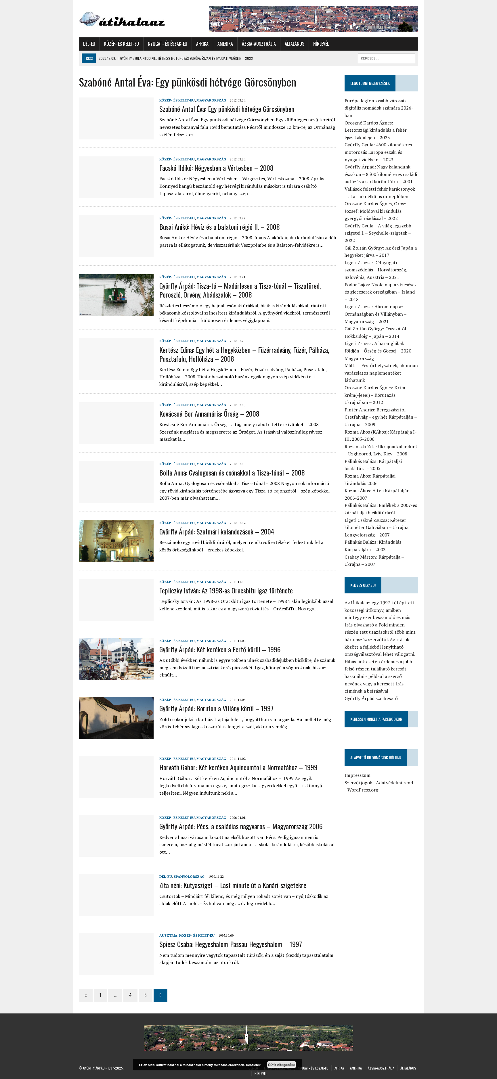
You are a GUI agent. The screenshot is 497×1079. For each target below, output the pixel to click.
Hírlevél (321, 43)
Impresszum (357, 775)
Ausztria (168, 935)
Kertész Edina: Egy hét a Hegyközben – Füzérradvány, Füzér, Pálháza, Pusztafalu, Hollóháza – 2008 (244, 354)
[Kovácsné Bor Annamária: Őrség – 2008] (116, 440)
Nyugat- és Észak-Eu (167, 43)
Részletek (253, 1065)
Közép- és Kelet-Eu (121, 43)
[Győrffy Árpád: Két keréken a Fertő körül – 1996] (116, 676)
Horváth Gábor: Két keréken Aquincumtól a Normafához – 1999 (238, 767)
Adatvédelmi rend (394, 782)
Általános (294, 43)
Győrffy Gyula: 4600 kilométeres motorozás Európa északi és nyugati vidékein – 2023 (378, 151)
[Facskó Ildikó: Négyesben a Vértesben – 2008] (116, 194)
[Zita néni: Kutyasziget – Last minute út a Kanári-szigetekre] (116, 912)
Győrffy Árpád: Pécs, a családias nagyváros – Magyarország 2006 (241, 826)
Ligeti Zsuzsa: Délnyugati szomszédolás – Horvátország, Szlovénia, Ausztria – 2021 (376, 269)
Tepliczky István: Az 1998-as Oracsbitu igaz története (226, 590)
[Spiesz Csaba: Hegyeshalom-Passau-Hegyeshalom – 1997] (116, 971)
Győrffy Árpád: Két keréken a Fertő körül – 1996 (220, 649)
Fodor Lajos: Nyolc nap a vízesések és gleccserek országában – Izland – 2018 (381, 291)
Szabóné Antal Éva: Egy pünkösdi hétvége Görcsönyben (226, 109)
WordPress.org (362, 790)
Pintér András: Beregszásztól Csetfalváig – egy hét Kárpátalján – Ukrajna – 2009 (381, 417)
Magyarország (211, 100)
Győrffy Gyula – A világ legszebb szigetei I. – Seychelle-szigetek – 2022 (378, 233)
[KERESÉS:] (386, 57)
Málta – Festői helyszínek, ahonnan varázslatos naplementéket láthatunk (381, 372)
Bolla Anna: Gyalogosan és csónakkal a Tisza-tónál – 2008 (232, 472)
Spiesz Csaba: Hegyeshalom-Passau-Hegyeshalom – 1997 (230, 944)
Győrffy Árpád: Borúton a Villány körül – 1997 (216, 708)
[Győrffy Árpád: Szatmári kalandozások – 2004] (116, 558)
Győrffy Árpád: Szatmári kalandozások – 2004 (216, 531)
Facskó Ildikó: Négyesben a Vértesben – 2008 (216, 167)
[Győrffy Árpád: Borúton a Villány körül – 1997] (116, 735)
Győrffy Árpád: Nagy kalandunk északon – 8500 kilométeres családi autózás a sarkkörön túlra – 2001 (381, 174)
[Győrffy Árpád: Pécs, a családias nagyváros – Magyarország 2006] (116, 853)
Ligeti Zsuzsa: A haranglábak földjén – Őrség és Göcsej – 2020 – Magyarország (380, 350)
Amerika (225, 43)
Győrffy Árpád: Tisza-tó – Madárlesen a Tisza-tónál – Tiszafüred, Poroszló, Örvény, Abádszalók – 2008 (240, 290)
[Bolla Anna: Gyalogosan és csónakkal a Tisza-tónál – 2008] (116, 499)
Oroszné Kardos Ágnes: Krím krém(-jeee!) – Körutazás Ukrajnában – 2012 (375, 394)
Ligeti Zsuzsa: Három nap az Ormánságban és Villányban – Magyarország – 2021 (375, 313)
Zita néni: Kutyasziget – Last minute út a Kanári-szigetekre (232, 885)
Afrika (202, 43)
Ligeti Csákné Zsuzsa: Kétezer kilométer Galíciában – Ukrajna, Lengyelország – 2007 (377, 527)
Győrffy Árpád (94, 1067)
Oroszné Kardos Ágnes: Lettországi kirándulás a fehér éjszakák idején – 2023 (376, 130)
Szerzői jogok (358, 782)
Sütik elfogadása (281, 1064)
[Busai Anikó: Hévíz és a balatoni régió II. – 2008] (116, 253)
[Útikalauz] (132, 17)
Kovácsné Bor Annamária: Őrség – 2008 (209, 413)
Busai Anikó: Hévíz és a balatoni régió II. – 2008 (219, 226)
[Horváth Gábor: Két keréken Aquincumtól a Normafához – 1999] (116, 794)
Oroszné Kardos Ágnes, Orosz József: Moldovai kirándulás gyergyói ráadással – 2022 (375, 210)
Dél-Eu (89, 43)
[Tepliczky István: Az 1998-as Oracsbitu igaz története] (116, 617)
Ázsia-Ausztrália (259, 43)
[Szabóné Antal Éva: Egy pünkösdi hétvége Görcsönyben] (116, 135)
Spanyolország (189, 876)
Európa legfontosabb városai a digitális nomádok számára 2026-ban (379, 107)
